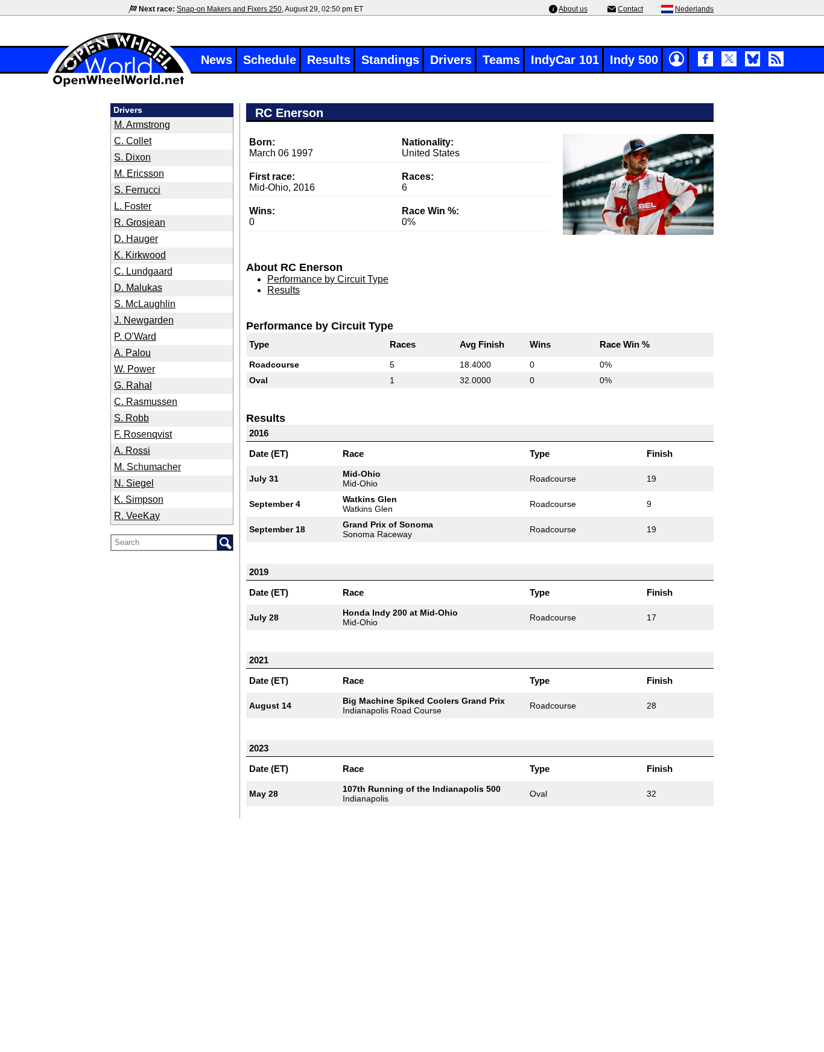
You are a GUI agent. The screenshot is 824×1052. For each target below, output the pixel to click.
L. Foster (132, 206)
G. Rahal (133, 385)
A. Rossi (132, 450)
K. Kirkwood (140, 255)
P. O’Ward (135, 336)
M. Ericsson (139, 173)
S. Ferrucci (137, 190)
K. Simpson (138, 499)
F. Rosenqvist (143, 434)
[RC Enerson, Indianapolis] (638, 184)
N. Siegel (134, 483)
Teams (501, 59)
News (216, 59)
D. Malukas (138, 287)
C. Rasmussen (145, 402)
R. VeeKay (137, 516)
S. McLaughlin (145, 304)
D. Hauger (136, 239)
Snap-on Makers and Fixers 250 (229, 9)
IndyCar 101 (565, 59)
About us (573, 9)
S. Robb (131, 418)
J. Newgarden (144, 320)
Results (328, 59)
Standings (390, 59)
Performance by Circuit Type (327, 279)
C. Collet (132, 141)
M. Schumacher (147, 467)
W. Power (134, 369)
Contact (630, 9)
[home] (119, 85)
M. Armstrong (142, 125)
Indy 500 (634, 59)
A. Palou (132, 353)
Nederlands (694, 9)
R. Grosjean (139, 222)
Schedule (269, 59)
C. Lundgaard (143, 271)
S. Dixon (132, 157)
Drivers (451, 59)
